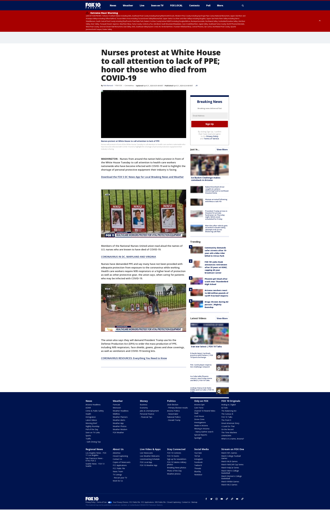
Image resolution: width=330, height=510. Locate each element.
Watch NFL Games (229, 453)
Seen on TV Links (93, 432)
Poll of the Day (92, 429)
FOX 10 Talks (226, 417)
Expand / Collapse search (242, 5)
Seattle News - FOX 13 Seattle (95, 464)
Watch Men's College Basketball (230, 471)
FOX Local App (146, 462)
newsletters (242, 499)
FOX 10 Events (173, 456)
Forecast (116, 404)
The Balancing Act (228, 411)
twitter (211, 499)
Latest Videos (198, 318)
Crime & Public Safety (95, 411)
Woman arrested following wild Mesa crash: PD (216, 200)
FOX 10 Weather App (148, 465)
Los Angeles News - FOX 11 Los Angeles (96, 454)
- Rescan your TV (120, 477)
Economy (144, 407)
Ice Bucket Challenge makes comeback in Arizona (205, 179)
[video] (209, 334)
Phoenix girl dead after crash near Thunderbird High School (216, 281)
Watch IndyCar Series (230, 467)
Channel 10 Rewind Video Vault (204, 412)
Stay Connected (176, 449)
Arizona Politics (173, 411)
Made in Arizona (201, 425)
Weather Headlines (121, 411)
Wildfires (116, 414)
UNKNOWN (226, 435)
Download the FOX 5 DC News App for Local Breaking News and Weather (142, 176)
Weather (118, 400)
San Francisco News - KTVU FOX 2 (95, 459)
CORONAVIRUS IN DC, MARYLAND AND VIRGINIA (128, 256)
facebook (206, 499)
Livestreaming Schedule (150, 459)
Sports (88, 435)
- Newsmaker (172, 414)
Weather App (118, 423)
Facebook (198, 462)
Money (144, 400)
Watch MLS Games (229, 484)
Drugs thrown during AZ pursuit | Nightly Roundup (216, 304)
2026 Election (172, 404)
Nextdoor (198, 474)
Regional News (94, 449)
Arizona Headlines (93, 404)
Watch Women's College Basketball (231, 477)
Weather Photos (119, 426)
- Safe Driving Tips (93, 442)
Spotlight (198, 438)
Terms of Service (211, 138)
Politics (171, 400)
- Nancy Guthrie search (203, 431)
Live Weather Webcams (150, 456)
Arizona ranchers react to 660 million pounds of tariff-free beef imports (216, 293)
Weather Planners (120, 417)
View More (222, 149)
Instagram (198, 459)
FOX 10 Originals (230, 400)
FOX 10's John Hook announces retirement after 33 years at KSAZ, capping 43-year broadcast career (216, 267)
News (89, 400)
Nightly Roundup (92, 426)
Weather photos (174, 474)
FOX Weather (118, 432)
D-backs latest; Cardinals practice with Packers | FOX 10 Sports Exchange (201, 355)
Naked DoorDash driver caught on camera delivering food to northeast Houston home (217, 190)
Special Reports (200, 435)
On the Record (227, 429)
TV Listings (117, 474)
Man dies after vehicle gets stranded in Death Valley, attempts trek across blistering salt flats (216, 228)
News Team (118, 471)
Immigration (91, 417)
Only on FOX (201, 400)
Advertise (117, 453)
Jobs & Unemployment (149, 411)
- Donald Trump (173, 420)
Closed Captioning (120, 456)
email (237, 499)
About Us (118, 449)
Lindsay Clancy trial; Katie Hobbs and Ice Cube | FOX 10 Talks (202, 390)
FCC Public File (119, 468)
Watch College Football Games (231, 457)
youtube (222, 499)
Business (143, 404)
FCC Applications (120, 465)
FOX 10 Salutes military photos (176, 463)
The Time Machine (229, 432)
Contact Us (117, 459)
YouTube (198, 453)
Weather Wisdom (120, 429)
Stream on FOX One (232, 449)
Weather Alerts (119, 420)
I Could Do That (228, 426)
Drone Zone (199, 419)
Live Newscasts (146, 453)
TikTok (197, 456)
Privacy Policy (212, 136)
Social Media (201, 449)
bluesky (232, 499)
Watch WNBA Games (230, 481)
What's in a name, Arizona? (232, 438)
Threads (197, 468)
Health (88, 414)
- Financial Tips (146, 417)
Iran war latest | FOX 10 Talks (206, 346)
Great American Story (230, 423)
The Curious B (227, 414)
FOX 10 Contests (174, 453)
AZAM (88, 407)
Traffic (88, 438)
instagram (216, 499)
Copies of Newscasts (121, 462)
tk (227, 499)
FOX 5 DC (119, 85)
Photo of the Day (174, 470)
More (220, 5)
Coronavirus (129, 85)
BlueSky (197, 471)
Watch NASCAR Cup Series (232, 464)
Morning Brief (91, 423)
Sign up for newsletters (176, 459)
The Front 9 (226, 420)
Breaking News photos (176, 467)
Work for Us (118, 481)
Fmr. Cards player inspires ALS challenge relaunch (201, 366)
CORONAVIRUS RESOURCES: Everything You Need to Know (134, 358)
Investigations (200, 422)
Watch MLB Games (229, 461)
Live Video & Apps (150, 449)
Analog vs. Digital (228, 404)
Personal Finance (147, 414)
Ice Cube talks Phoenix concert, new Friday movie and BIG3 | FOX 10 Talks (201, 378)
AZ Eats (224, 407)
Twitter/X (198, 465)
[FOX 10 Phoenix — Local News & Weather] (94, 5)
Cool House (199, 416)
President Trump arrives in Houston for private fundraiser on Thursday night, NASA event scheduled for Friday (216, 215)
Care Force (198, 407)
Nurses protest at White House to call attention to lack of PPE (130, 141)
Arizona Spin (199, 404)
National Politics (174, 417)
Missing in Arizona (201, 428)
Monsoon (117, 407)
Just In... (194, 149)
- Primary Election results (177, 407)
